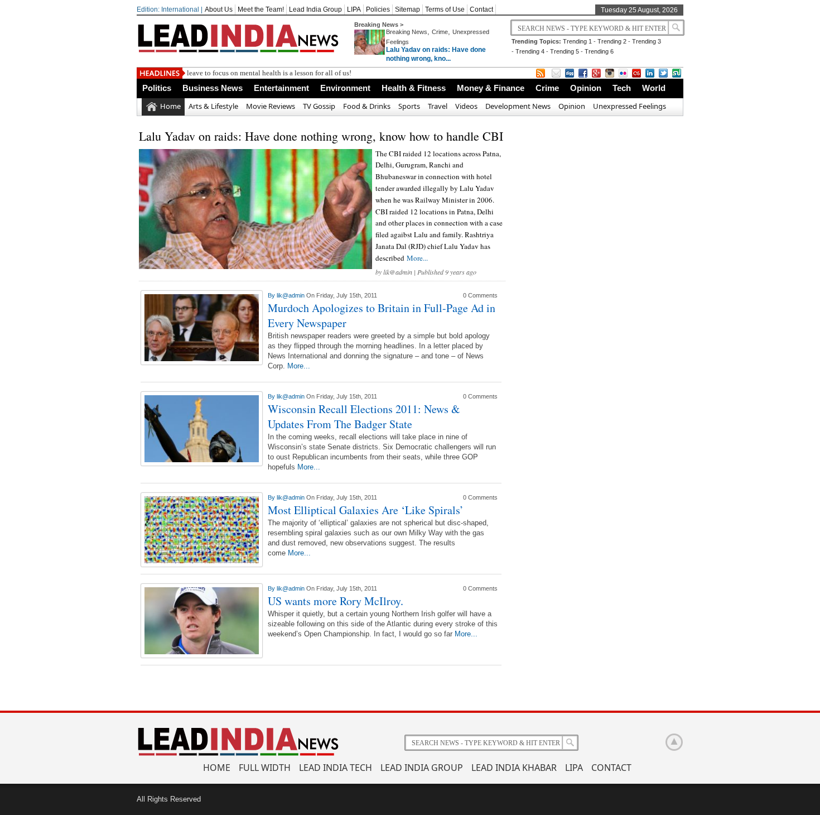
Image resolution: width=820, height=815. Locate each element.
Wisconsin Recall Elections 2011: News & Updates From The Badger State (364, 416)
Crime (440, 31)
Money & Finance (490, 88)
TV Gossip (319, 106)
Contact (481, 9)
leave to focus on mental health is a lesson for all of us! (269, 73)
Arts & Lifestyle (213, 106)
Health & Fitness (414, 88)
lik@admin (397, 271)
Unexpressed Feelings (629, 106)
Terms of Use (445, 9)
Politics (156, 88)
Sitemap (407, 9)
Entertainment (281, 88)
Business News (212, 88)
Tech (621, 88)
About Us (219, 9)
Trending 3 (646, 41)
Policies (378, 9)
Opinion (585, 88)
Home (170, 106)
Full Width (265, 767)
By (272, 295)
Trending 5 (564, 51)
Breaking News (406, 31)
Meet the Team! (261, 9)
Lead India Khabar (514, 767)
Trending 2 (611, 41)
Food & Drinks (366, 106)
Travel (437, 106)
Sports (409, 106)
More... (417, 258)
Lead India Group (315, 9)
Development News (518, 106)
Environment (345, 88)
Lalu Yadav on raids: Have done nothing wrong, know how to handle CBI (321, 136)
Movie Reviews (270, 106)
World (653, 88)
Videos (466, 106)
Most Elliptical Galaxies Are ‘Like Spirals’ (366, 509)
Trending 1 (577, 41)
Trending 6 (599, 51)
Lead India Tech (335, 767)
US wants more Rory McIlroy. (335, 600)
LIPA (354, 9)
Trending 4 (529, 51)
